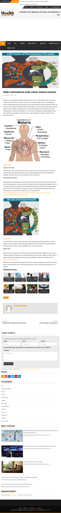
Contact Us (31, 7)
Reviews (6, 297)
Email (24, 341)
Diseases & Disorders (6, 388)
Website (43, 341)
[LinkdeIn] (19, 376)
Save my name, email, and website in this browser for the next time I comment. (27, 347)
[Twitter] (12, 376)
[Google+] (6, 376)
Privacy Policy (39, 7)
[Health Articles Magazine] (2, 43)
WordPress (48, 510)
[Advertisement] (30, 30)
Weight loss (11, 48)
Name (6, 341)
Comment (6, 350)
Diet (15, 43)
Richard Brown (6, 95)
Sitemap (47, 7)
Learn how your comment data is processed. (30, 369)
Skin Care (43, 43)
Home (26, 7)
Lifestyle (3, 400)
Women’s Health (54, 43)
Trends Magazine (14, 495)
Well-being (3, 418)
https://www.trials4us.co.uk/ (10, 259)
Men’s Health (32, 43)
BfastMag (36, 510)
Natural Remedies (5, 406)
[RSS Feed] (2, 376)
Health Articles (4, 397)
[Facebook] (9, 376)
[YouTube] (16, 376)
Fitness (22, 43)
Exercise (3, 391)
